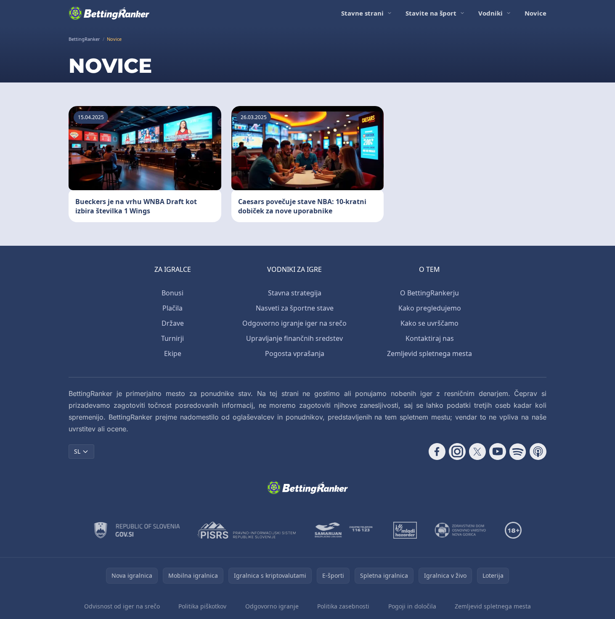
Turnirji (172, 338)
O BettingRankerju (429, 293)
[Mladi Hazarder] (405, 530)
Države (173, 323)
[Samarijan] (344, 530)
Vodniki (490, 13)
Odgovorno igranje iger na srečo (294, 323)
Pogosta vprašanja (294, 353)
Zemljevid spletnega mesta (429, 353)
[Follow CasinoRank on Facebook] (437, 451)
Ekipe (172, 353)
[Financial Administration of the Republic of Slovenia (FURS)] (137, 530)
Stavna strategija (294, 293)
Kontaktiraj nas (430, 338)
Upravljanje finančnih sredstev (294, 338)
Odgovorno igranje (272, 606)
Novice (535, 13)
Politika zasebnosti (343, 606)
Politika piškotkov (202, 606)
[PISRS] (246, 530)
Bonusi (172, 293)
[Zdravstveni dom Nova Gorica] (461, 530)
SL (77, 451)
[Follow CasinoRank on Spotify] (517, 451)
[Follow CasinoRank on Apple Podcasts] (538, 451)
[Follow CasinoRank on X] (477, 451)
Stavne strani (362, 13)
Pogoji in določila (412, 606)
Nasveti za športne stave (295, 308)
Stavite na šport (431, 13)
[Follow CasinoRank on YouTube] (497, 451)
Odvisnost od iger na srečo (122, 606)
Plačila (172, 308)
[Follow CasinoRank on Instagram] (457, 451)
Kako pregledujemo (429, 308)
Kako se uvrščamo (429, 323)
